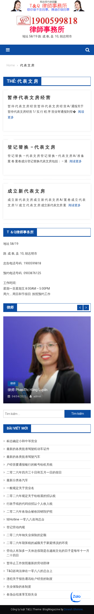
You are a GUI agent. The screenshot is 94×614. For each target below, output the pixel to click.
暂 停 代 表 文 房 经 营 (29, 97)
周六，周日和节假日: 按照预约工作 (26, 294)
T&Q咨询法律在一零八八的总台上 (29, 571)
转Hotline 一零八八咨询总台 (25, 519)
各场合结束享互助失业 (22, 594)
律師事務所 (47, 29)
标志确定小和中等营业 (22, 441)
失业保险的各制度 (19, 586)
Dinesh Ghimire (73, 609)
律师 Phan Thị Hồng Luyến (27, 390)
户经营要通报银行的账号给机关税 (29, 464)
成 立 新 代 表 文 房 (26, 191)
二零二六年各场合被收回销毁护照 (29, 511)
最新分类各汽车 (17, 480)
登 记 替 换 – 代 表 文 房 (31, 147)
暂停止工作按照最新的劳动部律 (28, 563)
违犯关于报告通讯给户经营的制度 (29, 578)
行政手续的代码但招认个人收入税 (29, 503)
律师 (13, 383)
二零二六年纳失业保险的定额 (26, 535)
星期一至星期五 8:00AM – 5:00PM (26, 288)
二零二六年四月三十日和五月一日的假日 (34, 472)
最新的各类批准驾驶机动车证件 (28, 449)
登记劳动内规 (16, 527)
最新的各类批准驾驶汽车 (23, 456)
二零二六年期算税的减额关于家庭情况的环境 (37, 543)
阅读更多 (76, 161)
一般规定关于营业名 (20, 488)
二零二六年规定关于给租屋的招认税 (31, 496)
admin (37, 396)
